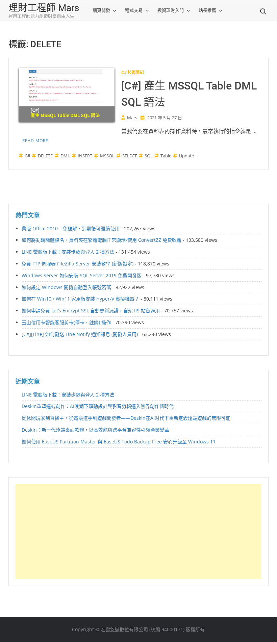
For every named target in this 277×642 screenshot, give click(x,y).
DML (65, 156)
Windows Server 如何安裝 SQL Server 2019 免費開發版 (82, 275)
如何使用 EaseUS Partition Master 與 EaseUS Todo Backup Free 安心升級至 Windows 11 (119, 441)
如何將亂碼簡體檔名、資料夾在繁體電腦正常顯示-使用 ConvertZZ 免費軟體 (101, 240)
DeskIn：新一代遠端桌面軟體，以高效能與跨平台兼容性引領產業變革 (95, 430)
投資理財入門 (170, 10)
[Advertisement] (139, 531)
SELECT (129, 156)
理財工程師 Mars (43, 8)
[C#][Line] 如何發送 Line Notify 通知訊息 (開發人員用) (80, 334)
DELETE (45, 156)
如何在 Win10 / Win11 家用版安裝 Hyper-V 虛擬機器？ (80, 299)
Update (186, 156)
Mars (132, 117)
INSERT (85, 156)
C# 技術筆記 (132, 72)
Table (165, 156)
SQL (149, 156)
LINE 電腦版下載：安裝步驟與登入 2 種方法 (68, 252)
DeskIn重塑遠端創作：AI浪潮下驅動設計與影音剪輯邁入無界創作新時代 (98, 406)
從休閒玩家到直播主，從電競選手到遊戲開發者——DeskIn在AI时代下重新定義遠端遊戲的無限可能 (126, 418)
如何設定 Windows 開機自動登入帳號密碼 (66, 287)
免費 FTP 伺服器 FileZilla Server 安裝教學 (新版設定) (77, 263)
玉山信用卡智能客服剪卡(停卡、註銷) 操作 (66, 322)
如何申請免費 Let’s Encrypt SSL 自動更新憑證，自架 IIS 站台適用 (91, 310)
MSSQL (107, 156)
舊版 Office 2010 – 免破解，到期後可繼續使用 (71, 228)
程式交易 (134, 10)
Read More (35, 141)
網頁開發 (101, 10)
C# (27, 156)
